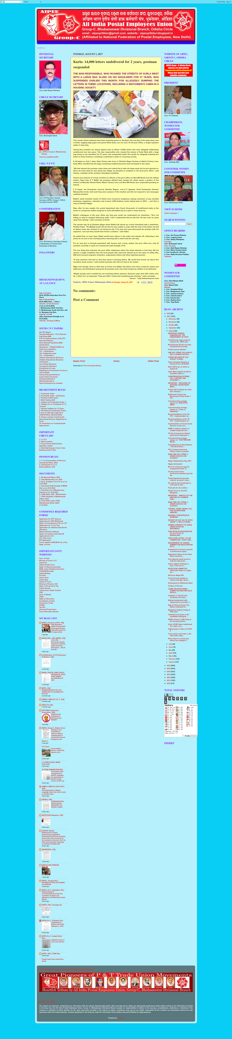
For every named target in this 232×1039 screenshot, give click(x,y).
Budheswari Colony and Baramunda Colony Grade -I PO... (179, 396)
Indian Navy (43, 580)
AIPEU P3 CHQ (47, 705)
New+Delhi (181, 265)
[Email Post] (138, 282)
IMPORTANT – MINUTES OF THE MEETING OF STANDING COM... (180, 497)
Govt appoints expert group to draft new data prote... (179, 560)
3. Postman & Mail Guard (48, 398)
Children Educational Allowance (51, 358)
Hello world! (46, 764)
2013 (169, 674)
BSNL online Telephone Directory (51, 569)
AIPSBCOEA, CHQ (48, 849)
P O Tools (45, 747)
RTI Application (45, 540)
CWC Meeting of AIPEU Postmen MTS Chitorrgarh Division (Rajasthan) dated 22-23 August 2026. (58, 628)
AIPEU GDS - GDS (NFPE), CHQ (53, 638)
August (171, 331)
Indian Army (43, 577)
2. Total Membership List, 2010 (50, 479)
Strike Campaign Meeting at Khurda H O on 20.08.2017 (178, 363)
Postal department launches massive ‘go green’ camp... (179, 479)
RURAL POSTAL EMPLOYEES (53, 673)
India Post (43, 563)
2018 (169, 313)
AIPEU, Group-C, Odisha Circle (53, 728)
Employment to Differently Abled (180, 583)
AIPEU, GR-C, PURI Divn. (51, 954)
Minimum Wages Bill (176, 575)
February (172, 659)
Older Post (153, 361)
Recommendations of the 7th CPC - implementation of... (179, 415)
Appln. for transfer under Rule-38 (51, 534)
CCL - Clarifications (46, 351)
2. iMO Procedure (45, 442)
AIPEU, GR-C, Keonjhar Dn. (52, 905)
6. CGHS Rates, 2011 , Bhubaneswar (52, 494)
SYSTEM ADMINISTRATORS (52, 770)
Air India (42, 575)
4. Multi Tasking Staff (47, 400)
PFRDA (42, 605)
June (171, 647)
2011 (169, 680)
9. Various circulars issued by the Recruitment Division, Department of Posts (52, 419)
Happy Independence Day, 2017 (179, 461)
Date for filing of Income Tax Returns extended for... (178, 606)
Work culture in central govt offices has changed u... (178, 639)
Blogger (120, 1018)
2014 (169, 671)
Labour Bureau (44, 588)
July (170, 644)
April (171, 653)
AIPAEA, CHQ (47, 799)
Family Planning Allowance (49, 375)
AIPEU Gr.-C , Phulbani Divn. (52, 920)
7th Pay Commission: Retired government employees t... (179, 434)
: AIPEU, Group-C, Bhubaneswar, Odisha (54, 153)
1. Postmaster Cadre (46, 394)
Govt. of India (44, 558)
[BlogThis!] (144, 282)
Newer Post (79, 361)
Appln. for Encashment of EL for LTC (53, 523)
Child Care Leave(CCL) (47, 349)
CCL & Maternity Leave (47, 353)
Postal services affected (177, 349)
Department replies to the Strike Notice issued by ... (180, 555)
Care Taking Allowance (47, 364)
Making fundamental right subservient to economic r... (179, 601)
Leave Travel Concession (48, 377)
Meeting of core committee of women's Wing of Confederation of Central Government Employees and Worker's (53, 735)
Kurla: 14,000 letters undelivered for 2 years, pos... (180, 625)
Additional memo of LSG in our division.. (58, 941)
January (172, 662)
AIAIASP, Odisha (48, 831)
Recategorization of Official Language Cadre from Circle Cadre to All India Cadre (54, 792)
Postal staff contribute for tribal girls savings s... (179, 390)
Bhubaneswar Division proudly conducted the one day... (179, 345)
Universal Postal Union (47, 609)
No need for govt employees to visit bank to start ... (179, 484)
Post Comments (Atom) (92, 366)
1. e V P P (43, 439)
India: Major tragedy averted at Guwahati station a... (179, 372)
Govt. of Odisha (45, 595)
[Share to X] (147, 282)
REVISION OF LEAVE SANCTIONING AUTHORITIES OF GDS (58, 677)
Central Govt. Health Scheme (50, 590)
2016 (169, 665)
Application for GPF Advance (50, 519)
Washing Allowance (46, 381)
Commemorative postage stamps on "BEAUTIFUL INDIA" (178, 403)
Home (116, 361)
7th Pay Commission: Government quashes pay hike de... (180, 473)
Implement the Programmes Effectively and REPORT (56, 717)
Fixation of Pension (175, 586)
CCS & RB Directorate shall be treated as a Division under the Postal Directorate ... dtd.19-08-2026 (58, 644)
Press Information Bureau (48, 612)
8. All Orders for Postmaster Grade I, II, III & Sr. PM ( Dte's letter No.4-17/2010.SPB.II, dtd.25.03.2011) (53, 413)
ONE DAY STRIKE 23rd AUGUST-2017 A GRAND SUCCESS (180, 353)
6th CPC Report (45, 332)
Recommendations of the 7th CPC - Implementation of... (179, 420)
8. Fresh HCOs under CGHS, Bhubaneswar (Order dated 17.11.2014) (49, 503)
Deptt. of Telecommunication (50, 567)
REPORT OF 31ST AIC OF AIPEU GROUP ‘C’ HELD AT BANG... (180, 521)
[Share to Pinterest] (151, 282)
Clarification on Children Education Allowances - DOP (57, 924)
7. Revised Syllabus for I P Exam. (51, 408)
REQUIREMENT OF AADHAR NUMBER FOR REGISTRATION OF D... (180, 544)
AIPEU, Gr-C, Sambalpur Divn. (53, 890)
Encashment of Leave (47, 368)
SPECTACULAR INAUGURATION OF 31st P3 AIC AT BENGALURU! (180, 533)
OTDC (41, 597)
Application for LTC (46, 536)
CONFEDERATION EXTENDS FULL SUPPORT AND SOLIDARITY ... (178, 378)
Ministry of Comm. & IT (48, 560)
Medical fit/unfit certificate (49, 532)
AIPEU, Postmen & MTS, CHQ (53, 623)
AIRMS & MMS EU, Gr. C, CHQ (53, 699)
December (173, 319)
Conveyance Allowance (48, 366)
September (173, 328)
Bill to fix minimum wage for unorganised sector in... (178, 468)
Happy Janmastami (175, 464)
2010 (169, 683)
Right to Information (46, 599)
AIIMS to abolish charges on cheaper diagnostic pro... (178, 429)
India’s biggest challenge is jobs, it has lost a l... (178, 565)
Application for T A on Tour (49, 525)
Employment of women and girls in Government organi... (180, 550)
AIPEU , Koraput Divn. (50, 881)
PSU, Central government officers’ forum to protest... (179, 450)
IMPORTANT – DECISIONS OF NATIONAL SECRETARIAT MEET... (179, 385)
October (172, 325)
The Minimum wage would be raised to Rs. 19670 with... (179, 341)
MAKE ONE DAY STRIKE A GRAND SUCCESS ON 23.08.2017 (178, 456)
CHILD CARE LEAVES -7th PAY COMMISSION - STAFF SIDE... (180, 539)
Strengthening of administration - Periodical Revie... (180, 445)
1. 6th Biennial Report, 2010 (49, 477)
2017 (169, 316)
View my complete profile (48, 157)
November (173, 322)
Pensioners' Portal (46, 603)
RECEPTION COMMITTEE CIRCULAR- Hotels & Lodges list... (179, 570)
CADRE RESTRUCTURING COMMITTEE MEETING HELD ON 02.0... (180, 590)
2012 (169, 677)
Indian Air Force (45, 582)
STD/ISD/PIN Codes (46, 571)
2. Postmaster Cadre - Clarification (52, 396)
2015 (169, 668)
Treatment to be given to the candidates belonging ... (178, 615)
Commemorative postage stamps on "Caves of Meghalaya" (177, 409)
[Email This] (142, 282)
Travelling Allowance (47, 379)
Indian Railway (44, 573)
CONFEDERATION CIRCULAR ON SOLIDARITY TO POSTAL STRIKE (57, 804)
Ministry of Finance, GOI (48, 584)
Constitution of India (47, 601)
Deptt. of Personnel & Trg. (49, 586)
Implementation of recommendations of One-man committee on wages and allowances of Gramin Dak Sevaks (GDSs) (53, 895)
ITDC (41, 592)
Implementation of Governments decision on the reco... (180, 424)
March (171, 656)
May (170, 650)
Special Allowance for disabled (50, 383)
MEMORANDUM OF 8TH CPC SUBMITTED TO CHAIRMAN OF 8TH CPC (52, 692)
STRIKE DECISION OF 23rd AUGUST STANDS (178, 358)
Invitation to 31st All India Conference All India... (177, 596)
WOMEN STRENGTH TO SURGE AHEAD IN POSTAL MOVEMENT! (180, 527)
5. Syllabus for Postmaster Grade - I (52, 402)
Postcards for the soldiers (177, 488)
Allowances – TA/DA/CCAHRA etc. (51, 347)
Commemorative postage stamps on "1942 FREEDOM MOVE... (179, 440)
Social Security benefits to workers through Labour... (178, 579)
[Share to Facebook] (149, 282)
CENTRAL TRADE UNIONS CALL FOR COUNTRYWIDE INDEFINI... (180, 510)
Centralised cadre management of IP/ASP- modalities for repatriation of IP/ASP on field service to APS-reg (57, 776)
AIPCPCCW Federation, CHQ (52, 815)
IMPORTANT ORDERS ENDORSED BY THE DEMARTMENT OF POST (178, 335)
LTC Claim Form (45, 538)
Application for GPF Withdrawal (51, 521)
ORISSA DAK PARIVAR (50, 865)
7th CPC (42, 607)
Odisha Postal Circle (47, 565)
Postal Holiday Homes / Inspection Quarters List (57, 750)
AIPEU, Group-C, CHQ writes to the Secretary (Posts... (179, 620)
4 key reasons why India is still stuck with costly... (179, 635)
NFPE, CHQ (46, 688)
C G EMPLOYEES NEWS (51, 762)
